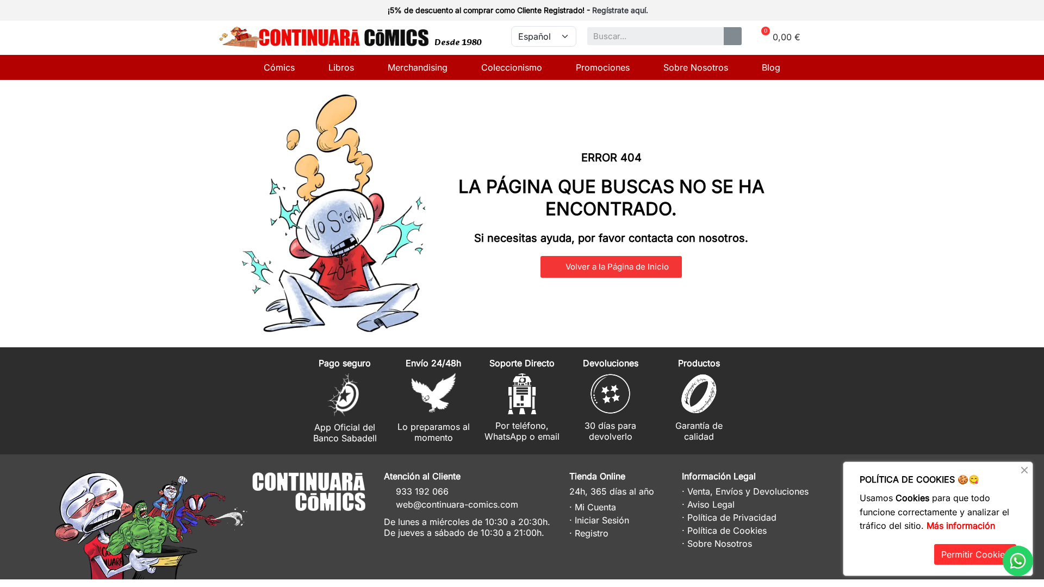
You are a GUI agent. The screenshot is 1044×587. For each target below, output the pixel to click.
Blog (771, 67)
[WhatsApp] (1018, 561)
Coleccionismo (511, 67)
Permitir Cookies (975, 554)
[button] (611, 267)
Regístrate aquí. (620, 10)
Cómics (279, 67)
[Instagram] (310, 525)
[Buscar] (733, 36)
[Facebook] (330, 525)
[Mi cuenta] (806, 11)
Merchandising (418, 67)
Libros (341, 67)
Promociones (603, 67)
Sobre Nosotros (695, 67)
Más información (961, 525)
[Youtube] (350, 525)
